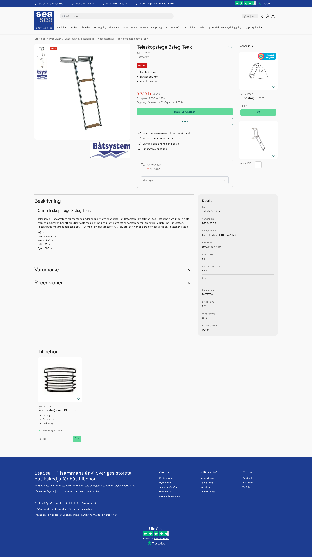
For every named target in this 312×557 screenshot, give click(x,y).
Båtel (125, 27)
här (95, 503)
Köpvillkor (206, 487)
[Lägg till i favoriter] (273, 86)
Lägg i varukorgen (184, 111)
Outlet (202, 27)
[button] (114, 200)
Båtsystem (143, 56)
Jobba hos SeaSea (168, 487)
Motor (134, 27)
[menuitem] (62, 27)
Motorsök (176, 27)
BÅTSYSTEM (209, 223)
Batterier (144, 27)
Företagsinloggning (231, 27)
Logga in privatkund (254, 27)
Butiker (73, 27)
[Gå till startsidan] (44, 20)
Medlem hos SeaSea (169, 496)
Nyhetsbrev (165, 482)
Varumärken (189, 27)
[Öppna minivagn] (273, 16)
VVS (166, 27)
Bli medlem (86, 27)
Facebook (247, 478)
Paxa (185, 121)
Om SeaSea (165, 491)
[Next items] (258, 164)
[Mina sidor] (268, 16)
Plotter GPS (114, 27)
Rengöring (156, 27)
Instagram (247, 482)
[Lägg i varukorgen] (258, 112)
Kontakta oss (166, 478)
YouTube (246, 487)
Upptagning (100, 27)
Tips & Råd (213, 27)
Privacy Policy (208, 491)
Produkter (62, 27)
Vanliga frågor (208, 482)
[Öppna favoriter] (263, 16)
